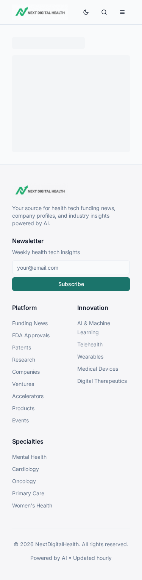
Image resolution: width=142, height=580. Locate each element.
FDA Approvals (31, 335)
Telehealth (90, 344)
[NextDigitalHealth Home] (71, 190)
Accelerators (28, 396)
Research (23, 359)
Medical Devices (97, 368)
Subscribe (71, 284)
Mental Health (29, 457)
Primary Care (28, 493)
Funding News (30, 323)
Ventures (23, 384)
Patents (21, 347)
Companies (26, 371)
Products (23, 408)
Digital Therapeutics (102, 381)
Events (20, 420)
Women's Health (32, 505)
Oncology (24, 481)
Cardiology (25, 469)
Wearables (90, 356)
